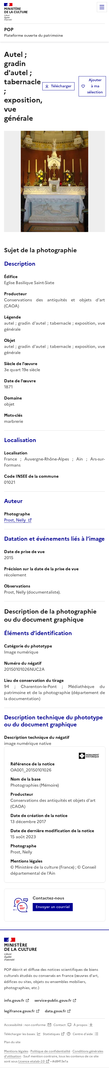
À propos (80, 1025)
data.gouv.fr (55, 1011)
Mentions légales (16, 1051)
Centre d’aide (83, 1034)
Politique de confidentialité (50, 1051)
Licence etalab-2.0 (31, 1061)
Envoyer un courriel (53, 907)
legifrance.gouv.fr (19, 1011)
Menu (102, 7)
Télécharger (61, 86)
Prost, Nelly (15, 520)
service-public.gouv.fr (52, 1000)
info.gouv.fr (14, 1000)
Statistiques (51, 1034)
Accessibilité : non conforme (25, 1025)
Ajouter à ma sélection (95, 86)
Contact (59, 1025)
